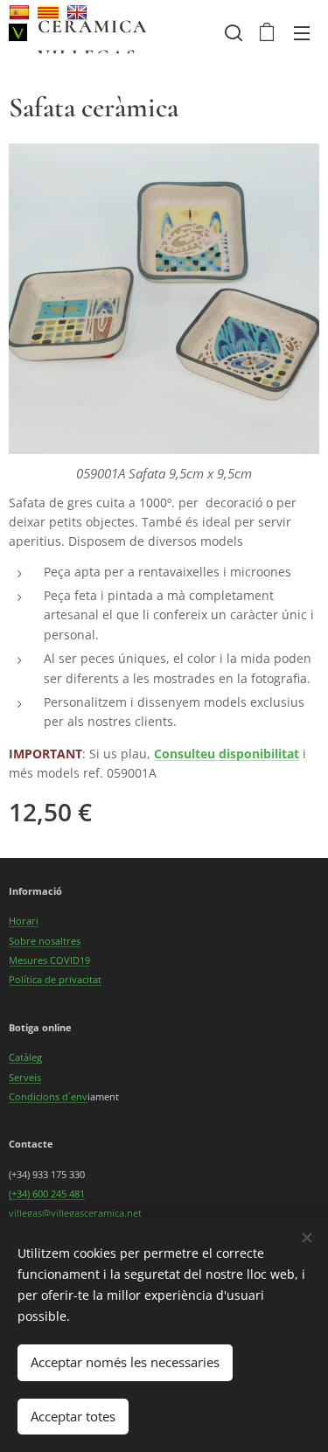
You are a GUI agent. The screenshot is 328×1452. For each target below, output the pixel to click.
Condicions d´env (48, 1096)
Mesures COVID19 (49, 960)
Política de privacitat (55, 979)
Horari (23, 920)
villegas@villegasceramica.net (75, 1212)
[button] (231, 32)
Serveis (25, 1077)
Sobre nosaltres (44, 940)
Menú (301, 32)
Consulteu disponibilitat (226, 753)
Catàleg (25, 1057)
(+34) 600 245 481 (47, 1193)
